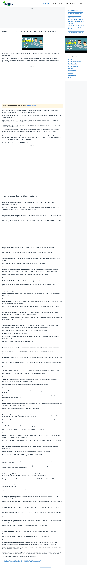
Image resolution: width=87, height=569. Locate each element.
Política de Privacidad (45, 567)
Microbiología (70, 3)
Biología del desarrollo (74, 61)
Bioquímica (71, 68)
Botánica (70, 73)
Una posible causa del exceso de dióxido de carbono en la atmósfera (75, 17)
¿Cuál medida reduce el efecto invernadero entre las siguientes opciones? (75, 12)
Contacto (80, 3)
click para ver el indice (32, 105)
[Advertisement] (32, 18)
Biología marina (72, 64)
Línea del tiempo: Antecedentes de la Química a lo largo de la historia (22, 561)
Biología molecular (57, 3)
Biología (46, 3)
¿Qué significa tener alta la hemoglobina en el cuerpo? (76, 32)
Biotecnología (72, 70)
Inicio (39, 3)
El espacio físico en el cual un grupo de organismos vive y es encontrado (23, 560)
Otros (69, 77)
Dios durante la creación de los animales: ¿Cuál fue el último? (76, 27)
